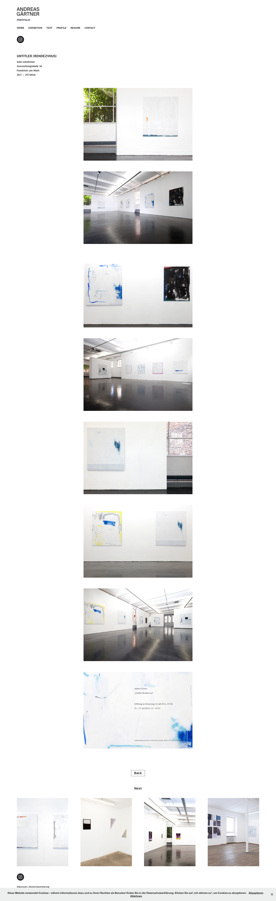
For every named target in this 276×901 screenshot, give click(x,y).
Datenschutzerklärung (39, 887)
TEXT (49, 28)
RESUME (75, 28)
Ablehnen (136, 896)
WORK (20, 28)
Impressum (22, 887)
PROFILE (61, 28)
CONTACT (90, 28)
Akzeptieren (256, 893)
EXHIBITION (35, 28)
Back (138, 773)
